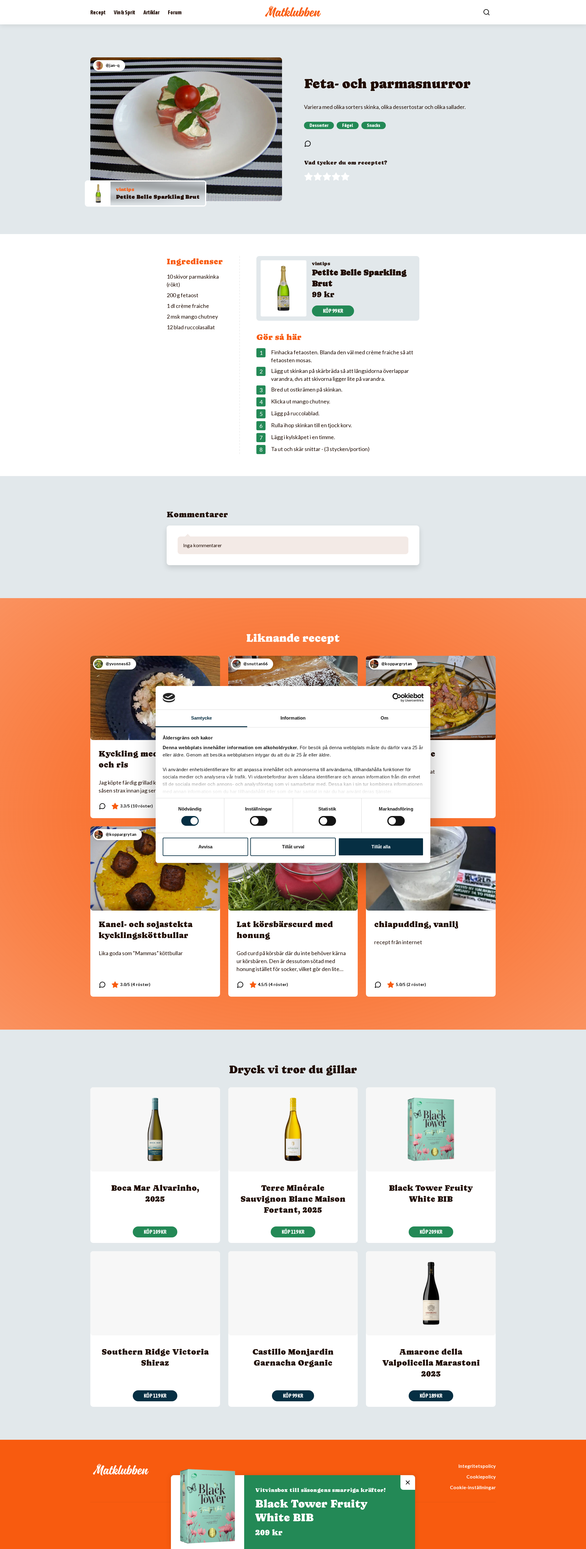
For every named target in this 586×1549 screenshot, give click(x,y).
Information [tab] (293, 717)
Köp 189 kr (431, 1395)
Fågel (347, 125)
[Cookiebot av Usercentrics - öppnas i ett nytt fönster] (397, 697)
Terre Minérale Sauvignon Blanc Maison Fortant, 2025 (293, 1199)
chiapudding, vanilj (416, 924)
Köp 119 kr (293, 1232)
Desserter (318, 125)
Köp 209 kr (431, 1232)
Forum (175, 12)
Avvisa (205, 846)
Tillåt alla (380, 846)
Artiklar (151, 12)
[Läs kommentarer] (307, 143)
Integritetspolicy (477, 1466)
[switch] (258, 821)
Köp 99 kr (333, 311)
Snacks (373, 125)
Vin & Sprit (124, 12)
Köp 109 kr (155, 1232)
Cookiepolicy (481, 1476)
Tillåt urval (293, 846)
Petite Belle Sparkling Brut (158, 196)
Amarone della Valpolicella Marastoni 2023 (431, 1362)
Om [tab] (384, 717)
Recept (98, 12)
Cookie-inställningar (473, 1487)
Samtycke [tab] (201, 717)
